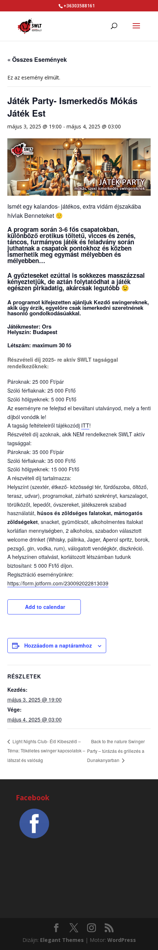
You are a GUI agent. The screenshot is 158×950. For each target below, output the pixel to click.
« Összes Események (37, 59)
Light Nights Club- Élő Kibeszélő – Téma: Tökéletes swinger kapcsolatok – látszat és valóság (46, 750)
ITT (85, 425)
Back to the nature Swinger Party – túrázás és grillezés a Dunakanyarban (116, 750)
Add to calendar (45, 606)
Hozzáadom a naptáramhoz (58, 645)
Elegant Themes (62, 939)
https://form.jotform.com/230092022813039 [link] (57, 583)
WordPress (121, 939)
